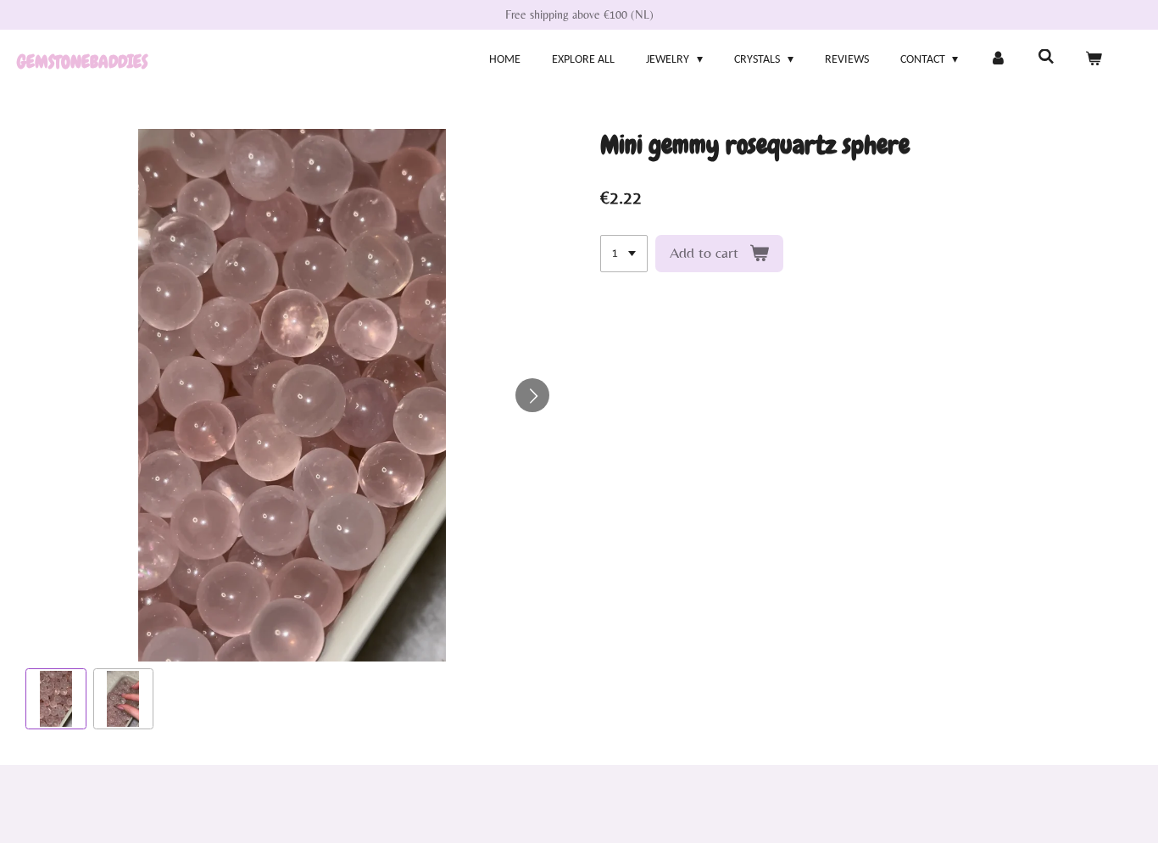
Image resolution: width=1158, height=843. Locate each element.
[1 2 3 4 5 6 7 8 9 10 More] (624, 253)
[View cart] (1093, 59)
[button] (55, 698)
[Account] (998, 59)
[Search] (1046, 58)
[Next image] (532, 395)
